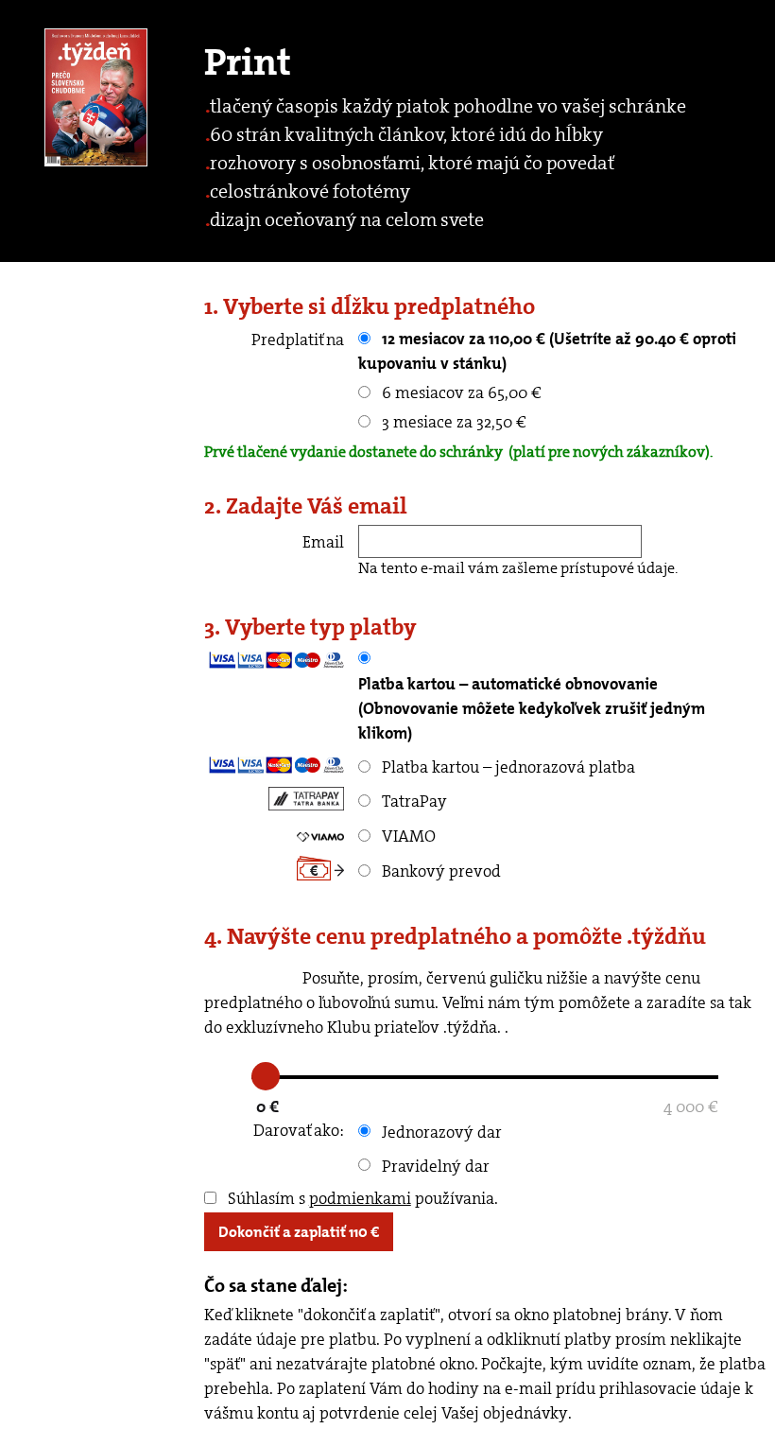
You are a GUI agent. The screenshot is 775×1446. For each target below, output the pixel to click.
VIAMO (407, 836)
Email (323, 541)
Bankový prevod (439, 871)
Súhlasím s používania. (361, 1198)
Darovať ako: (298, 1130)
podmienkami (360, 1198)
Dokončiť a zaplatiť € (298, 1232)
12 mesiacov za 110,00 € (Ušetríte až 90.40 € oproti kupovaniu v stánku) (547, 351)
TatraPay (412, 801)
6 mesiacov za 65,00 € (460, 392)
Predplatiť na (297, 339)
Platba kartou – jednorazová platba (506, 767)
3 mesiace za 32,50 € (452, 421)
